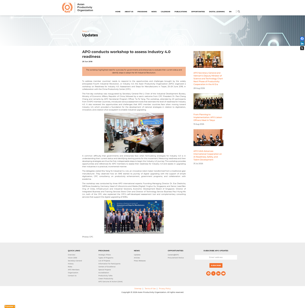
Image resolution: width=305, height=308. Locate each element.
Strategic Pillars (104, 255)
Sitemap (137, 288)
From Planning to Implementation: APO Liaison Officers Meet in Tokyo (207, 117)
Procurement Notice (176, 258)
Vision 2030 (72, 258)
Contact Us (72, 276)
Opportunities (198, 12)
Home (117, 12)
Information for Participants (109, 264)
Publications (181, 12)
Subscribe (216, 265)
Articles (137, 258)
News (154, 12)
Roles (70, 267)
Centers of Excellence (106, 267)
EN (230, 12)
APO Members (73, 270)
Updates (137, 255)
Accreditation (103, 273)
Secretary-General (75, 261)
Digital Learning (217, 12)
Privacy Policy (165, 288)
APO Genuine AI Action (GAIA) (110, 281)
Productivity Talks (105, 276)
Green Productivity (105, 279)
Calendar (165, 12)
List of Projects (104, 261)
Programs (142, 12)
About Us (129, 12)
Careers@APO (173, 255)
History (71, 264)
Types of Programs (105, 258)
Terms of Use (150, 288)
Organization (73, 273)
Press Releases (140, 261)
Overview (71, 255)
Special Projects (104, 270)
